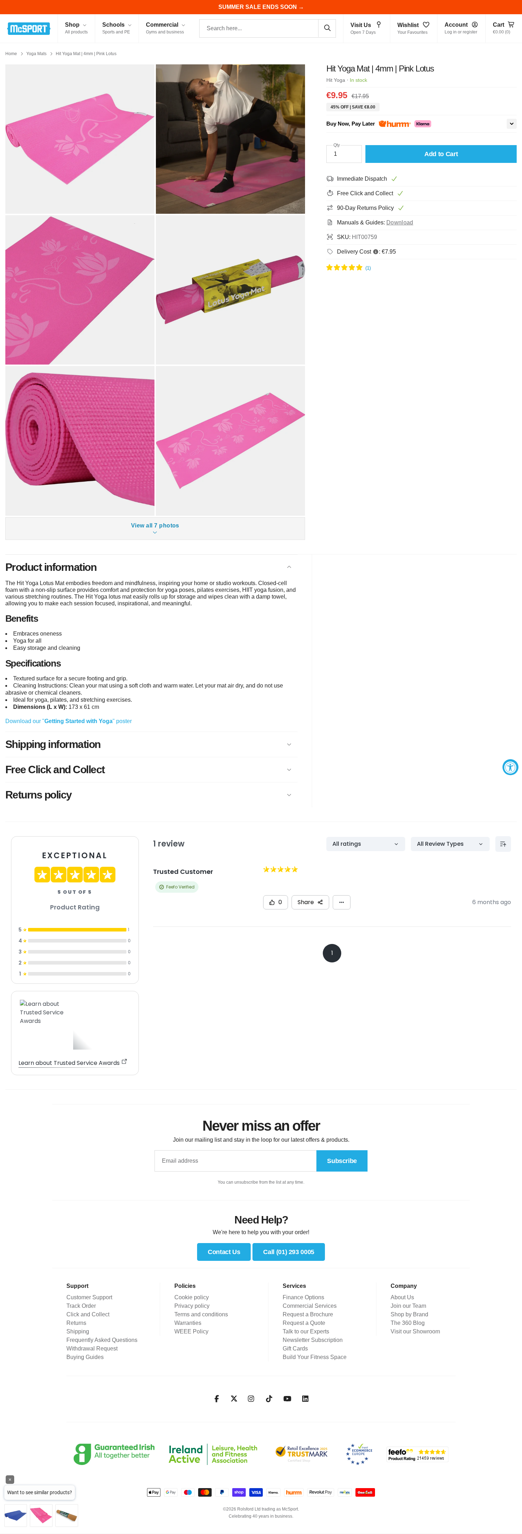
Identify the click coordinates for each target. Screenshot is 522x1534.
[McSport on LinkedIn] (305, 1398)
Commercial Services (310, 1306)
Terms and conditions (201, 1314)
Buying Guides (85, 1357)
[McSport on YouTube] (287, 1398)
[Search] (327, 28)
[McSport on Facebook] (217, 1398)
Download (399, 222)
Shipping (77, 1331)
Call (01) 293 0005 (288, 1252)
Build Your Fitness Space (315, 1357)
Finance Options (303, 1297)
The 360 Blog (408, 1323)
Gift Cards (295, 1348)
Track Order (81, 1306)
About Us (402, 1297)
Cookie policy (191, 1297)
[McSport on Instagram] (251, 1398)
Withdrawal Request (92, 1348)
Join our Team (408, 1306)
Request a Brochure (308, 1314)
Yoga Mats (36, 53)
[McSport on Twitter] (234, 1399)
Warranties (187, 1323)
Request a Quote (304, 1323)
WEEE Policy (191, 1331)
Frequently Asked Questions (101, 1340)
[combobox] (267, 28)
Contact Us (224, 1252)
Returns (76, 1323)
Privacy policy (192, 1306)
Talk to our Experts (306, 1331)
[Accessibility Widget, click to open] (510, 767)
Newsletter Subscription (313, 1340)
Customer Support (89, 1297)
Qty (336, 145)
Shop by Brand (409, 1314)
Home (11, 53)
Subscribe (342, 1160)
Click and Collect (87, 1314)
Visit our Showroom (415, 1331)
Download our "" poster (68, 721)
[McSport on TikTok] (269, 1398)
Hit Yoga (335, 80)
